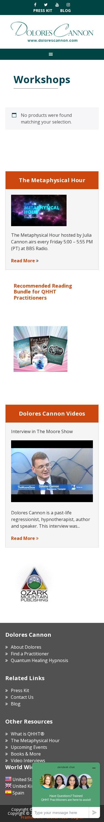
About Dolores (26, 647)
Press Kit (42, 10)
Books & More (26, 754)
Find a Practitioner (30, 654)
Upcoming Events (29, 747)
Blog (65, 10)
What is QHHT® (27, 734)
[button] (52, 54)
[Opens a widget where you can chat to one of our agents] (66, 790)
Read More (23, 261)
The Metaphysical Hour (35, 740)
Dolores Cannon (52, 32)
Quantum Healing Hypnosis (39, 660)
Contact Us (22, 697)
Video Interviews (28, 760)
